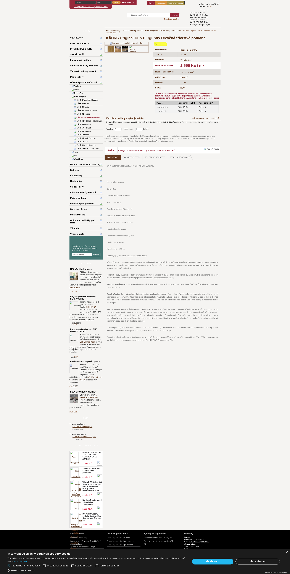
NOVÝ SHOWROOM (88, 397)
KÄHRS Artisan (82, 104)
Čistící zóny (76, 175)
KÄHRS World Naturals (85, 145)
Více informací (20, 561)
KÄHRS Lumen (82, 135)
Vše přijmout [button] (212, 561)
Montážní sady (77, 214)
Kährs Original (151, 31)
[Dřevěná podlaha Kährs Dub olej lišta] (126, 43)
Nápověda (161, 3)
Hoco (76, 152)
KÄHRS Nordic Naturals (86, 138)
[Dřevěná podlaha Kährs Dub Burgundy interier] (118, 49)
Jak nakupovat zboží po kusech (120, 545)
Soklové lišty (77, 187)
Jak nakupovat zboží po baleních (120, 541)
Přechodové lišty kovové (83, 192)
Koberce (74, 170)
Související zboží (131, 157)
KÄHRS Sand (82, 142)
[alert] (145, 561)
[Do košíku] (194, 7)
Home (151, 3)
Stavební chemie (78, 209)
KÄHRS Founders (83, 124)
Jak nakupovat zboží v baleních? (205, 118)
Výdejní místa (77, 234)
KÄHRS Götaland (83, 128)
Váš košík (204, 10)
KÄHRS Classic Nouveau (86, 110)
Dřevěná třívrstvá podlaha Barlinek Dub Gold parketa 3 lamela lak (91, 517)
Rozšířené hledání (171, 19)
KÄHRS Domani (83, 114)
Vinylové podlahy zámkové (84, 65)
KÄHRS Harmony (83, 131)
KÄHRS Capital (82, 107)
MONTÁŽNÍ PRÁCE (79, 43)
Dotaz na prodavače (180, 157)
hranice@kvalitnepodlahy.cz (84, 437)
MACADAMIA (75, 287)
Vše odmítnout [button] (258, 561)
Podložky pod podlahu (82, 203)
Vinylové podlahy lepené (83, 71)
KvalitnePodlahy (113, 31)
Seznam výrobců (175, 3)
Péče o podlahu (78, 198)
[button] (96, 570)
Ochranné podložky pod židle (82, 221)
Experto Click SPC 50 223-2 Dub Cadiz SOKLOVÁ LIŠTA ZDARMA (91, 456)
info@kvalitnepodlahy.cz (82, 427)
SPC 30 (82, 380)
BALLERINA (91, 307)
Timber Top (78, 93)
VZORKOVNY (77, 38)
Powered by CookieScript (276, 572)
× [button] (286, 552)
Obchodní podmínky (78, 538)
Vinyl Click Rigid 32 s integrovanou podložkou (91, 470)
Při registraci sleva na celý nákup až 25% (91, 7)
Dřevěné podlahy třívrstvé (132, 31)
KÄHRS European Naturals (170, 31)
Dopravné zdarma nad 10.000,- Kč (158, 538)
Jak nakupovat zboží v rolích (118, 538)
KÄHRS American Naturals (87, 100)
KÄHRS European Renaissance (89, 121)
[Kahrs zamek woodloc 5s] (125, 49)
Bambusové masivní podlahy (85, 164)
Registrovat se (128, 2)
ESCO (76, 156)
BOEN (76, 90)
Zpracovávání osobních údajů (82, 547)
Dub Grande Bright (87, 342)
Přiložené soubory (155, 157)
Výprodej (74, 228)
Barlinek (77, 86)
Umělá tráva (76, 181)
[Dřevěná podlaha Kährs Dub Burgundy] (111, 49)
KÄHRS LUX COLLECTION (87, 149)
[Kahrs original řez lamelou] (132, 51)
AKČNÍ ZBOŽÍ (77, 54)
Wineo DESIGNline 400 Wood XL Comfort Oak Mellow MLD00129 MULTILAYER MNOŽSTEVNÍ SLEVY (92, 486)
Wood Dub (78, 159)
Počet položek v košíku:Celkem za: (209, 5)
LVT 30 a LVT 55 (94, 377)
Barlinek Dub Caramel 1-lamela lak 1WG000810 (92, 502)
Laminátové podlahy (80, 60)
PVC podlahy (77, 77)
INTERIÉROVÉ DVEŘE (81, 49)
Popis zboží (112, 157)
